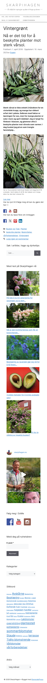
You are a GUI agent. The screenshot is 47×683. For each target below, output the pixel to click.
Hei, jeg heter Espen (11, 16)
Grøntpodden (29, 20)
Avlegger (9, 594)
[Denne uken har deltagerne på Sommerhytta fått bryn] (23, 475)
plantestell (28, 623)
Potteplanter (23, 627)
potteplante (13, 627)
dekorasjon (10, 604)
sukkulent (25, 636)
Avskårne (18, 593)
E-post (10, 543)
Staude (11, 635)
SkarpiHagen (23, 5)
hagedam (19, 610)
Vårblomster (14, 643)
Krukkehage (27, 616)
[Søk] (37, 253)
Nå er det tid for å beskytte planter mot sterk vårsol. (22, 40)
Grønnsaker (10, 610)
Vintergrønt (24, 235)
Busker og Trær (13, 229)
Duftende (11, 606)
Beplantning (29, 594)
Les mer (6, 199)
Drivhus (29, 604)
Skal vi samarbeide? (11, 20)
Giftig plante (31, 607)
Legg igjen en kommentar (17, 239)
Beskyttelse (27, 232)
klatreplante (31, 613)
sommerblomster (19, 631)
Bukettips (32, 601)
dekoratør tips (20, 604)
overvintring (13, 623)
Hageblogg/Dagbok (31, 16)
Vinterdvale (34, 640)
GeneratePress (37, 679)
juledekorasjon (21, 613)
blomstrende (12, 601)
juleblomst (12, 613)
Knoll (8, 616)
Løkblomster (27, 619)
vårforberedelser (10, 235)
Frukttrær (24, 607)
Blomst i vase (30, 598)
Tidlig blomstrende (18, 639)
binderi (22, 598)
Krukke (20, 616)
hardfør (27, 610)
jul (8, 613)
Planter (24, 229)
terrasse (33, 635)
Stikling (19, 636)
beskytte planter (13, 232)
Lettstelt (18, 619)
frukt (18, 607)
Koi (11, 616)
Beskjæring (13, 597)
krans (15, 616)
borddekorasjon (22, 601)
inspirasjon (35, 610)
